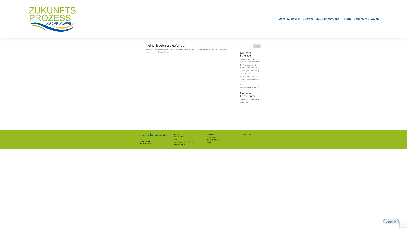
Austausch (293, 19)
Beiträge (308, 19)
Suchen (257, 46)
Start (281, 19)
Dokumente (361, 19)
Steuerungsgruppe (327, 19)
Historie (346, 19)
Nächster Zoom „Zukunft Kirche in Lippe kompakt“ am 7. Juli (250, 79)
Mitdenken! (391, 221)
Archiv (375, 19)
